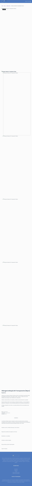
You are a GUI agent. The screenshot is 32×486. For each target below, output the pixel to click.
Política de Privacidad (16, 473)
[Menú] (2, 1)
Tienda (16, 471)
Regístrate (16, 470)
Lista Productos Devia (16, 472)
